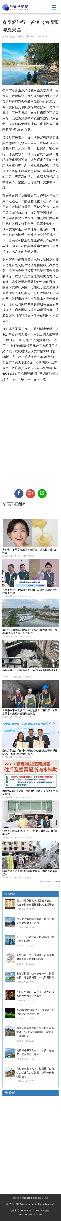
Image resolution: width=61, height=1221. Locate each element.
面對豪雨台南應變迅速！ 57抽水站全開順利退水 (30, 670)
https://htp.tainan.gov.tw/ (27, 379)
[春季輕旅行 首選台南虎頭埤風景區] (19, 493)
